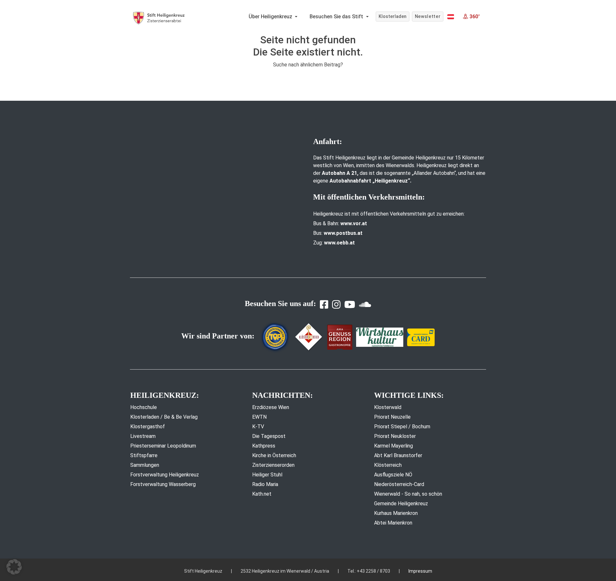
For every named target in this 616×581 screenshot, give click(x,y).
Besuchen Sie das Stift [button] (337, 16)
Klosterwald (387, 407)
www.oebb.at (339, 243)
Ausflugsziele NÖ (393, 475)
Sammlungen (144, 465)
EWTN (259, 417)
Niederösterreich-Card (399, 484)
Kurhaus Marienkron (396, 513)
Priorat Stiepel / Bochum (402, 426)
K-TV (258, 426)
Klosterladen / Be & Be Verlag (164, 417)
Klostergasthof (147, 426)
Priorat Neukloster (395, 436)
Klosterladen (392, 16)
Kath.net (261, 494)
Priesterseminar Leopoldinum (163, 446)
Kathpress (263, 446)
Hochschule (143, 407)
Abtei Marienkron (393, 523)
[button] (451, 16)
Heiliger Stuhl (267, 475)
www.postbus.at (343, 233)
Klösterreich (388, 465)
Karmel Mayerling (393, 446)
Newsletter (428, 16)
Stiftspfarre (144, 455)
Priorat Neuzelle (392, 417)
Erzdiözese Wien (270, 407)
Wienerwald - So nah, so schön (408, 494)
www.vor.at (353, 223)
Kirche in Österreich (274, 455)
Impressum (420, 571)
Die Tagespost (269, 436)
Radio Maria (265, 484)
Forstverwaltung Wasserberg (163, 484)
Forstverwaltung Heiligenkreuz (164, 475)
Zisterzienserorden (273, 465)
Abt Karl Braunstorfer (398, 455)
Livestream (143, 436)
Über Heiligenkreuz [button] (271, 16)
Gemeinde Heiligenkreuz (401, 503)
